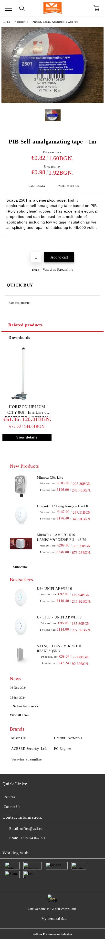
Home (6, 21)
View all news (19, 715)
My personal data (54, 919)
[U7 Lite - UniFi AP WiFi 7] (21, 626)
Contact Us (12, 807)
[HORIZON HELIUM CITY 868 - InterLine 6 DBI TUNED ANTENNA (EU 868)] (27, 402)
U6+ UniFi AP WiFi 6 (54, 588)
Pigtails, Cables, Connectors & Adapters (55, 21)
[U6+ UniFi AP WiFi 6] (21, 597)
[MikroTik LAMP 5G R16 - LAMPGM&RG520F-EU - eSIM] (21, 543)
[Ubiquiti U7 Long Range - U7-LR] (21, 515)
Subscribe (20, 567)
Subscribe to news (25, 706)
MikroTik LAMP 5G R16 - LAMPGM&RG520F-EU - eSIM (61, 537)
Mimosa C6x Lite (50, 477)
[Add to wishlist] (96, 244)
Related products (25, 324)
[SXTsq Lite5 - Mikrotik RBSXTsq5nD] (21, 655)
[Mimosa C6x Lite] (21, 486)
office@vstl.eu (31, 829)
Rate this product (19, 302)
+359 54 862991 (33, 838)
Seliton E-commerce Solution (52, 934)
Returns (9, 797)
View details (27, 437)
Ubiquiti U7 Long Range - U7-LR (62, 506)
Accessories (21, 21)
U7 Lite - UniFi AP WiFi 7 (59, 617)
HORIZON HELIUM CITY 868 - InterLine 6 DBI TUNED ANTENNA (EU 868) (27, 411)
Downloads (19, 337)
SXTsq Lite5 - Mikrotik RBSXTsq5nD (59, 648)
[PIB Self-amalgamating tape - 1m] (52, 102)
